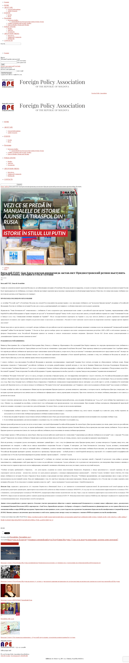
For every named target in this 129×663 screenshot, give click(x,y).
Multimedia (11, 39)
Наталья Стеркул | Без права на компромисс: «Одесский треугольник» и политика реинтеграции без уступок (38, 637)
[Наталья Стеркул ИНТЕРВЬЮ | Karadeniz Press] (10, 596)
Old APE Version (5, 656)
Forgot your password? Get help (10, 66)
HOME (6, 5)
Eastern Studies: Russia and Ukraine (18, 25)
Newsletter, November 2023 (20, 537)
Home (2, 186)
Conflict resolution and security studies (19, 23)
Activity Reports (12, 11)
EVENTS (7, 13)
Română (6, 2)
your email (20, 71)
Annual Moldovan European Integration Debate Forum (27, 22)
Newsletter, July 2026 (7, 619)
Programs (7, 18)
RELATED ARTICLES (10, 543)
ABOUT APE (8, 7)
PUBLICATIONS (9, 27)
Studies (10, 28)
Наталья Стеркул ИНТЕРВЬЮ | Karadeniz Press (16, 600)
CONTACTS (8, 40)
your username (21, 60)
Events (10, 15)
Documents (11, 32)
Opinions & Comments (14, 37)
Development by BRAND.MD (19, 656)
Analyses (10, 30)
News (9, 16)
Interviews (11, 35)
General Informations (14, 9)
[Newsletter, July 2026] (10, 615)
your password (21, 62)
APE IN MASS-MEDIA (11, 34)
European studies (13, 20)
